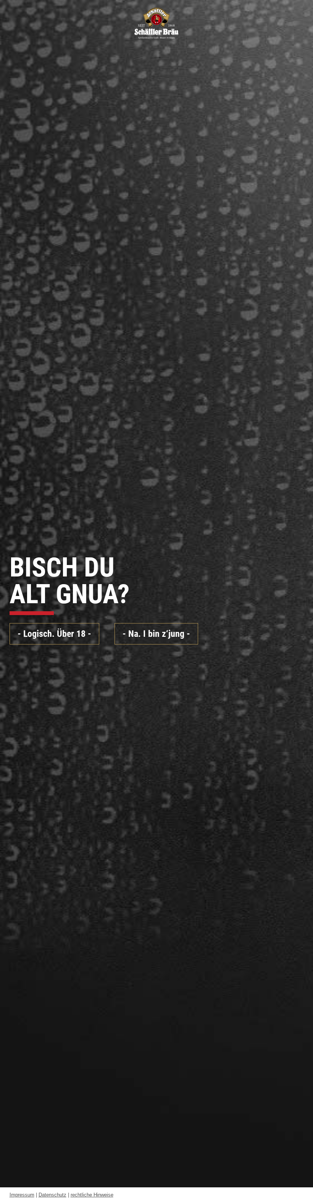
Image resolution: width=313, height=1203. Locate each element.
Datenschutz (52, 1195)
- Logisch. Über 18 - (54, 633)
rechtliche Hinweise (92, 1195)
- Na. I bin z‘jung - (156, 633)
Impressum (22, 1195)
